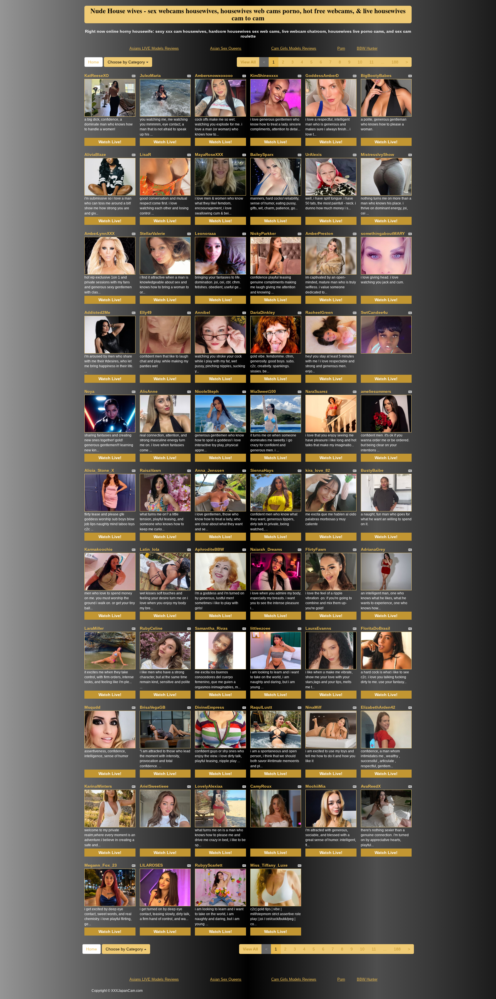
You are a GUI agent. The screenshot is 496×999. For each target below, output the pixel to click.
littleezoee (260, 628)
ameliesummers (376, 391)
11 (371, 62)
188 (395, 62)
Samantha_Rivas (211, 628)
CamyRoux (261, 786)
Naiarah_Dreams (266, 549)
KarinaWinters (98, 786)
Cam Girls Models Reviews (293, 48)
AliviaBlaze (95, 154)
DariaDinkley (262, 312)
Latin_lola (149, 549)
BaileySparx (262, 154)
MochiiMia (315, 786)
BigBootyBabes (376, 75)
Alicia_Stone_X (99, 470)
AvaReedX (371, 786)
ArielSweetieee (154, 786)
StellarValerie (152, 233)
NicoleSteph (207, 391)
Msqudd (92, 707)
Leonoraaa (205, 233)
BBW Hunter (367, 48)
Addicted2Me (97, 312)
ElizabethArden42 (378, 707)
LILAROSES (151, 865)
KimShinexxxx (264, 75)
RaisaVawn (150, 470)
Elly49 (146, 312)
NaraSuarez (316, 391)
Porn (341, 48)
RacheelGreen (319, 312)
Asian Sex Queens (225, 48)
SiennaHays (262, 470)
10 (360, 62)
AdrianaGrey (373, 549)
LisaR (145, 154)
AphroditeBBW (209, 549)
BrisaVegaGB (152, 707)
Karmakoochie (98, 549)
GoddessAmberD (322, 75)
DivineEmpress (209, 707)
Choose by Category (127, 62)
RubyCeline (151, 628)
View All (248, 62)
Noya (89, 391)
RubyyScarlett (208, 865)
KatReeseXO (96, 75)
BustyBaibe (372, 470)
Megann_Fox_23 (100, 865)
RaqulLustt (261, 707)
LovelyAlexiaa (208, 786)
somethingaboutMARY (383, 233)
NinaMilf (313, 707)
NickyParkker (263, 233)
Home (93, 62)
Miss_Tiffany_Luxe (269, 865)
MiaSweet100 (263, 391)
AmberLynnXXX (99, 233)
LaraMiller (94, 628)
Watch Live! (109, 142)
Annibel (202, 312)
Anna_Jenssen (209, 470)
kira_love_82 (317, 470)
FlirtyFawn (315, 549)
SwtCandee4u (374, 312)
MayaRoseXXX (209, 154)
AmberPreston (319, 233)
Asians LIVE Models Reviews (154, 48)
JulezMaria (150, 75)
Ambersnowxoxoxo (214, 75)
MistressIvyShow (377, 154)
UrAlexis (313, 154)
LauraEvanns (318, 628)
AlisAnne (149, 391)
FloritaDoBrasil (375, 628)
